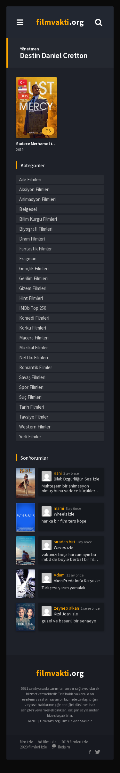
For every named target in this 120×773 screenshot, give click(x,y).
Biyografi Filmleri (35, 229)
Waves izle (63, 547)
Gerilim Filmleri (33, 278)
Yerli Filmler (30, 437)
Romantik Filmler (35, 367)
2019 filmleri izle (74, 742)
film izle (26, 742)
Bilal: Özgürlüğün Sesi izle (77, 479)
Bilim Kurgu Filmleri (38, 219)
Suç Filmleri (30, 397)
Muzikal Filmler (33, 348)
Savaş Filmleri (32, 377)
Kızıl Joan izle (66, 614)
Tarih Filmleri (31, 407)
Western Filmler (35, 427)
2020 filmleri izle (33, 747)
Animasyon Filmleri (37, 199)
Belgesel (28, 209)
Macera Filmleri (34, 338)
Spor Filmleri (31, 387)
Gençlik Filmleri (34, 268)
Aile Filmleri (30, 179)
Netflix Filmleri (33, 357)
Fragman (27, 259)
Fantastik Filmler (35, 249)
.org (60, 22)
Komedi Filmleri (34, 318)
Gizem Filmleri (32, 288)
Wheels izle (64, 514)
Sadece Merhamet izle (37, 143)
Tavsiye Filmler (33, 417)
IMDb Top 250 (32, 308)
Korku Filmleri (32, 328)
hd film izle (47, 742)
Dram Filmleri (32, 239)
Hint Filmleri (31, 298)
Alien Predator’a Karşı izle (77, 580)
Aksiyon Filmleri (34, 189)
